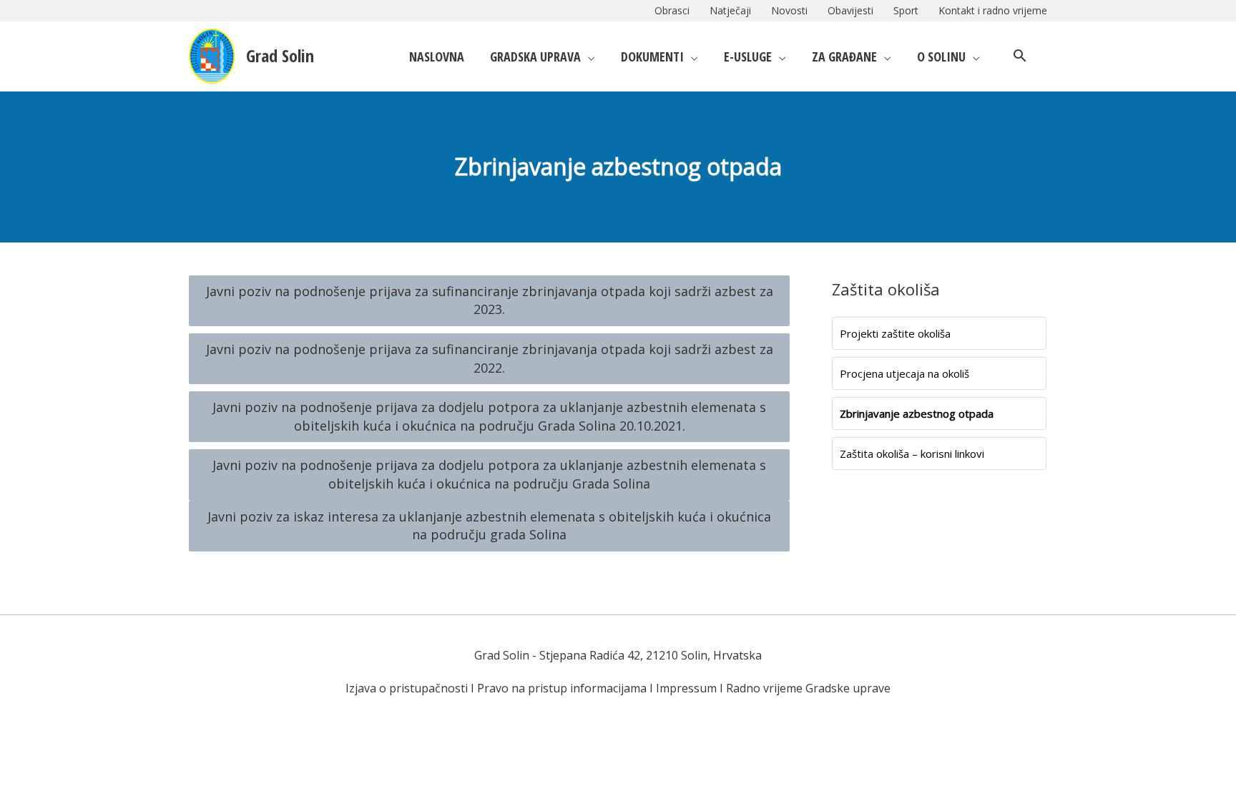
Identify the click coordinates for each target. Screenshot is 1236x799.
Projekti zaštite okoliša (895, 333)
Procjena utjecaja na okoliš (904, 373)
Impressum (686, 688)
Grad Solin (280, 55)
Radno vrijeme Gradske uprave (808, 688)
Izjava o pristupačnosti (406, 688)
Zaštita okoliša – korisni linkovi (912, 453)
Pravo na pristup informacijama (562, 688)
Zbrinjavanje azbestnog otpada (917, 413)
